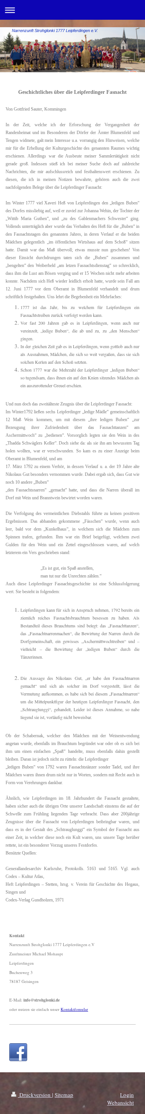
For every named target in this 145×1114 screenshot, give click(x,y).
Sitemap (64, 1094)
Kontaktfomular (74, 1009)
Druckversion (35, 1094)
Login (127, 1094)
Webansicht (120, 1102)
